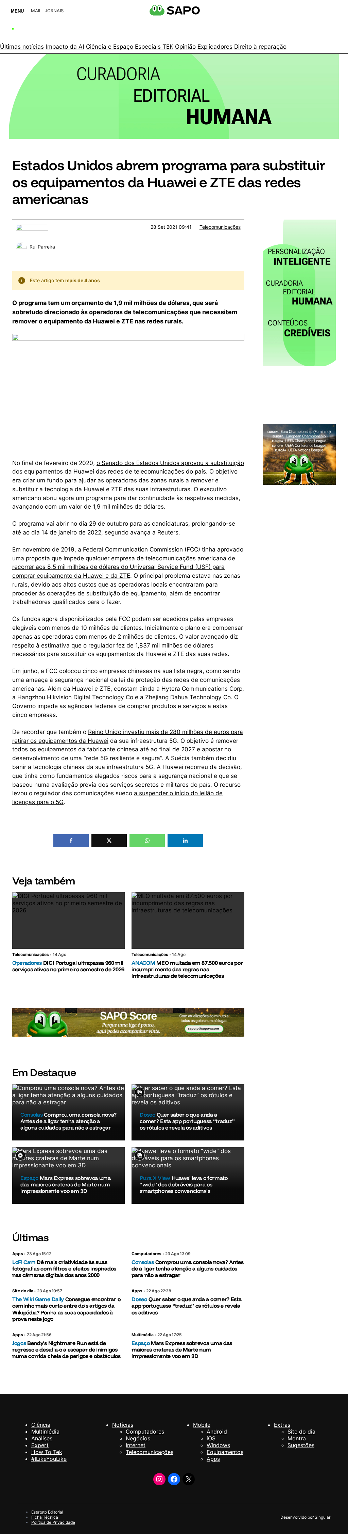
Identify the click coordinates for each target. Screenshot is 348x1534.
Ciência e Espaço (109, 46)
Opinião (185, 46)
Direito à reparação (260, 46)
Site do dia (22, 1290)
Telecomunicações (220, 227)
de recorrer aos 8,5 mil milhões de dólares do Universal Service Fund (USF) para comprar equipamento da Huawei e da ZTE (123, 567)
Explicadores (214, 46)
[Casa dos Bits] (32, 227)
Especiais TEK (154, 46)
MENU (17, 11)
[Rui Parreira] (21, 245)
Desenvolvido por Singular (305, 1517)
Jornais (54, 11)
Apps (17, 1253)
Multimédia (143, 1334)
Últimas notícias (22, 46)
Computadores (146, 1253)
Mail (36, 11)
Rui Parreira (42, 247)
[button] (71, 840)
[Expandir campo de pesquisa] (290, 30)
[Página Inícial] (39, 30)
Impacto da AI (65, 46)
